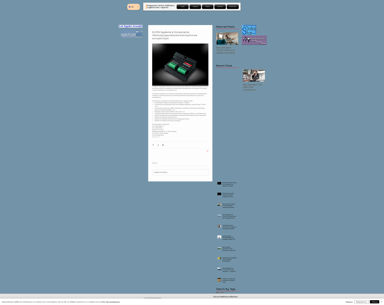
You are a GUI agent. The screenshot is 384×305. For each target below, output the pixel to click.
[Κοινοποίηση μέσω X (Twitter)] (158, 145)
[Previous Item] (246, 75)
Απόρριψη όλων (361, 302)
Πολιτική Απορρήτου (113, 302)
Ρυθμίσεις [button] (349, 302)
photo (218, 292)
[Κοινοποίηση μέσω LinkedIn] (163, 145)
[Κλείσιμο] (381, 301)
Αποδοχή (375, 302)
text (222, 292)
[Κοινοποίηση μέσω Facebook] (153, 145)
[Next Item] (235, 38)
